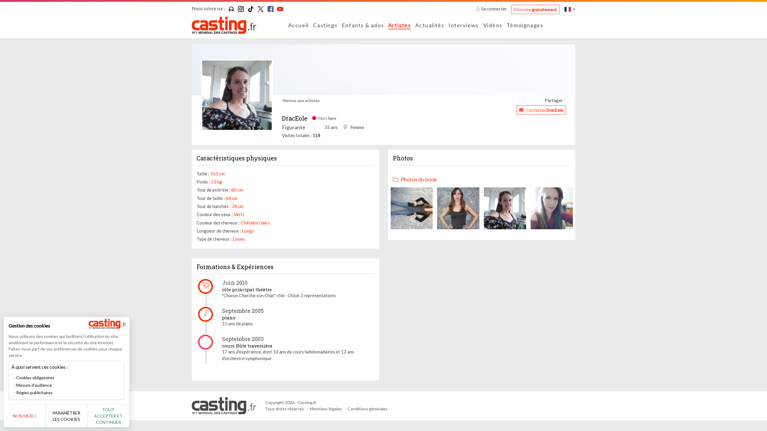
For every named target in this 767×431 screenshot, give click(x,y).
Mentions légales (326, 408)
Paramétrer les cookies (66, 416)
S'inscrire (535, 9)
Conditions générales (368, 408)
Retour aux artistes (301, 100)
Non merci (25, 415)
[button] (569, 9)
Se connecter (494, 8)
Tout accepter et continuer (108, 416)
